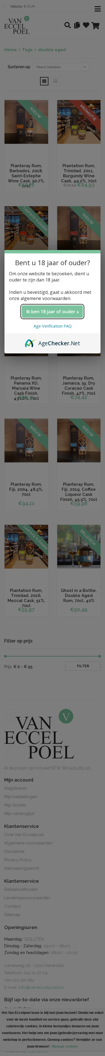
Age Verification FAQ (53, 326)
